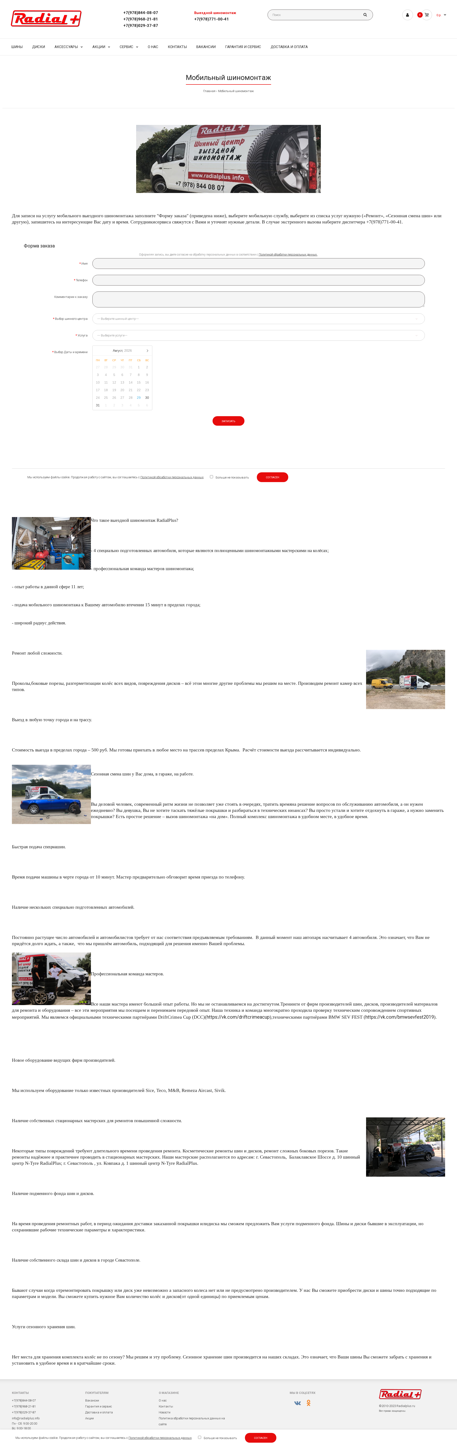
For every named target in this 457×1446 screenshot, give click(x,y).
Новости (164, 1412)
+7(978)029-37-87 (140, 25)
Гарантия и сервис (98, 1406)
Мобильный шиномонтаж (236, 91)
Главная (209, 91)
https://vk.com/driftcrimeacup (238, 1017)
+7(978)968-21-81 (140, 19)
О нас (163, 1400)
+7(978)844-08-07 (140, 12)
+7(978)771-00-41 (211, 19)
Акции (89, 1418)
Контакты (166, 1406)
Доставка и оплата (99, 1412)
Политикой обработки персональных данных (160, 1438)
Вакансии (92, 1400)
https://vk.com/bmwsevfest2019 (399, 1017)
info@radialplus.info (26, 1418)
